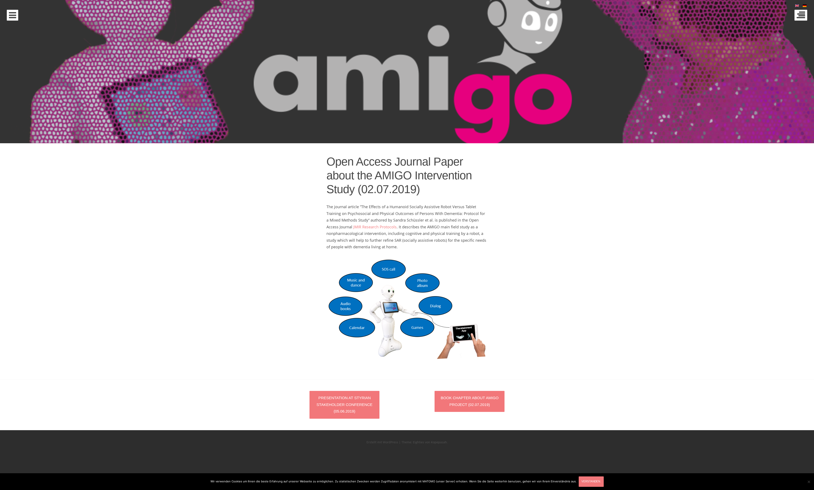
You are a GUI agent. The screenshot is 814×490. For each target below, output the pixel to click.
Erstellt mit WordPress (382, 442)
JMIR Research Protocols (375, 226)
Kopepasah (439, 442)
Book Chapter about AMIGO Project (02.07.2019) (470, 401)
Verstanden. (591, 481)
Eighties (418, 442)
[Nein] (809, 482)
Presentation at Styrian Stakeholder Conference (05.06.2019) (344, 404)
